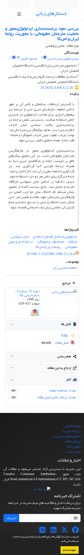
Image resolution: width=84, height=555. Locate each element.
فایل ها (66, 324)
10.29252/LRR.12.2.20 (56, 87)
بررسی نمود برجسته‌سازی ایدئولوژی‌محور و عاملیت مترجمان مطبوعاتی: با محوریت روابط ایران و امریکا (42, 33)
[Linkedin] (53, 531)
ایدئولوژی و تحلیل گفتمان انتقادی (55, 236)
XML (65, 336)
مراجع (66, 283)
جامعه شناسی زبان (65, 267)
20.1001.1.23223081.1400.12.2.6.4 (50, 254)
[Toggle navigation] (19, 14)
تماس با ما (74, 446)
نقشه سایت (73, 451)
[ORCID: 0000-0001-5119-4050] (45, 57)
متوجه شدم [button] (69, 549)
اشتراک (11, 518)
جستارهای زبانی (51, 13)
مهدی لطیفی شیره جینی (63, 58)
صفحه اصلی (73, 426)
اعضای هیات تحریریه (67, 436)
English (66, 4)
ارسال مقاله (73, 441)
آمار (68, 379)
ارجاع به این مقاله (59, 368)
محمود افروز (28, 58)
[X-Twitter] (64, 531)
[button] (59, 541)
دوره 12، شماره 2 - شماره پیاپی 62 (26, 293)
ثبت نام (16, 4)
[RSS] (42, 531)
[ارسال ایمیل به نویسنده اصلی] (18, 57)
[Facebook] (75, 531)
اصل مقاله (55, 342)
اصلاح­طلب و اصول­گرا (50, 241)
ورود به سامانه (45, 4)
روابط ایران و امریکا (48, 247)
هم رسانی (64, 356)
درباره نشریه (72, 431)
